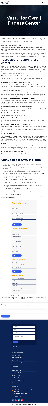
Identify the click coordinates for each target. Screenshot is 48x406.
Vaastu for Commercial (17, 360)
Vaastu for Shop (15, 234)
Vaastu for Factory (16, 262)
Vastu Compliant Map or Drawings (20, 288)
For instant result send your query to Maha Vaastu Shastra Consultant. (21, 305)
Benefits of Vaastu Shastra (18, 278)
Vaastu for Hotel (16, 244)
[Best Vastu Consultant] (5, 2)
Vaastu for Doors (16, 215)
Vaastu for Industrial (17, 362)
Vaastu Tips (14, 285)
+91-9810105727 (18, 396)
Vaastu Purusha (16, 375)
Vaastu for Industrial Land (18, 264)
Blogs (13, 383)
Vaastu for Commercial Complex (19, 239)
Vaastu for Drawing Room (18, 218)
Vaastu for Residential (17, 357)
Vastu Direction (15, 283)
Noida (18, 389)
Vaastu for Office (16, 231)
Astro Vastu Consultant (17, 352)
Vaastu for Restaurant (17, 236)
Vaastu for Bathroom (17, 208)
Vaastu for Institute (16, 246)
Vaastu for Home (16, 206)
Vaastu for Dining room (17, 213)
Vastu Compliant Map (17, 355)
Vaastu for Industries (16, 267)
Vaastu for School (16, 251)
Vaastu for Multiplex (16, 249)
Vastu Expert (15, 350)
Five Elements (15, 280)
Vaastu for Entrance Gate (18, 220)
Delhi (15, 389)
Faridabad (16, 391)
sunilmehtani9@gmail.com (20, 393)
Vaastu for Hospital (16, 241)
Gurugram (23, 389)
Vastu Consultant (16, 290)
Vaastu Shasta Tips (16, 370)
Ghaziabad (29, 389)
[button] (17, 224)
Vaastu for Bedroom (16, 210)
